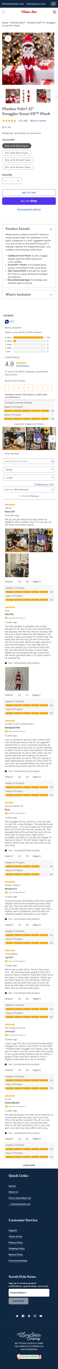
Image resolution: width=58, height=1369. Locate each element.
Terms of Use (15, 1236)
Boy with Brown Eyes (18, 160)
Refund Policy (16, 1254)
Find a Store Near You (20, 1198)
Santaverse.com (36, 3)
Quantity (7, 174)
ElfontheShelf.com (13, 3)
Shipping (7, 133)
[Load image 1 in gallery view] (13, 96)
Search (12, 1186)
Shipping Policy (17, 1248)
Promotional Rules (18, 1260)
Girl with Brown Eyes (18, 167)
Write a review (38, 121)
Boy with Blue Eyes (16, 145)
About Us (13, 1191)
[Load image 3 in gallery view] (43, 96)
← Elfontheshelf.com (19, 1204)
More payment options (29, 209)
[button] (3, 12)
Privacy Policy (16, 1242)
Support (13, 1230)
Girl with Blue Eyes (16, 152)
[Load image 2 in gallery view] (28, 96)
